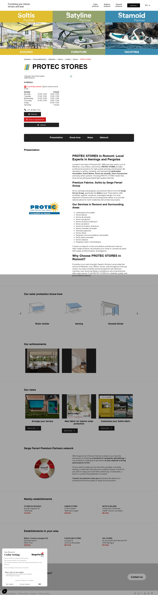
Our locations (10, 593)
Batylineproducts (107, 5)
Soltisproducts (95, 5)
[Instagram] (152, 593)
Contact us (137, 577)
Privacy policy (44, 593)
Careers (33, 593)
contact (133, 6)
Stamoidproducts (119, 5)
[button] (20, 313)
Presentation (56, 138)
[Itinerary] (102, 76)
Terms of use (23, 593)
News (90, 138)
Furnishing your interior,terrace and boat (19, 5)
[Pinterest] (135, 593)
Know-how (75, 138)
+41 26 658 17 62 (33, 110)
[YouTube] (145, 593)
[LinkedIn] (139, 593)
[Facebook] (141, 593)
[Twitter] (148, 593)
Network (104, 138)
